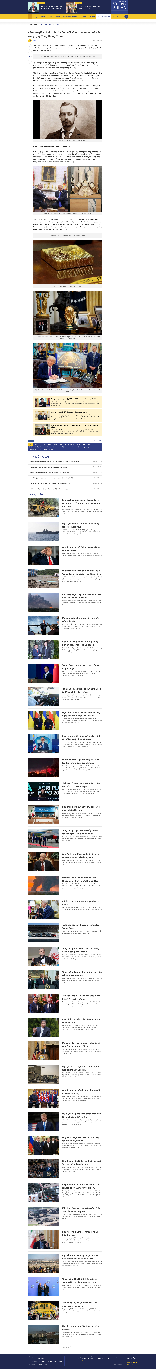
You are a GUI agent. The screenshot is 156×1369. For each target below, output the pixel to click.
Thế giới (58, 24)
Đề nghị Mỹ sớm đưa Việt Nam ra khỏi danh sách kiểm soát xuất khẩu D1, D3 (54, 478)
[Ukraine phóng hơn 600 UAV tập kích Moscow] (43, 1334)
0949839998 (130, 1364)
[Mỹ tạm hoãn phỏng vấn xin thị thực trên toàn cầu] (43, 625)
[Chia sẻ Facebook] (30, 51)
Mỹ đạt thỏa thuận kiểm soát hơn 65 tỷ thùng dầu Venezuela (49, 489)
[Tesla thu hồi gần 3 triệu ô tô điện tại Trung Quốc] (43, 932)
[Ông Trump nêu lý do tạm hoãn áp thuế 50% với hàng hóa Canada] (43, 1168)
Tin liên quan (40, 456)
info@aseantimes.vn (132, 1362)
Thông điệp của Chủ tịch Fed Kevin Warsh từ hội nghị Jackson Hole (51, 483)
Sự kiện (78, 3)
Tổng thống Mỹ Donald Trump (52, 444)
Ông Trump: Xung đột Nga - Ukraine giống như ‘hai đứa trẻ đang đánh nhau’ (75, 426)
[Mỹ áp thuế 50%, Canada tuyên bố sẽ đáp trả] (43, 909)
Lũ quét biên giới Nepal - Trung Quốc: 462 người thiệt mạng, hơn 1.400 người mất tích (81, 503)
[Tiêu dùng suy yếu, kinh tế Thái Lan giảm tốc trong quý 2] (43, 1310)
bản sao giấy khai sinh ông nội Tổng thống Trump (44, 447)
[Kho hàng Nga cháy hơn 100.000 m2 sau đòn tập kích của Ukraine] (43, 602)
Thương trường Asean (71, 16)
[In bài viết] (30, 62)
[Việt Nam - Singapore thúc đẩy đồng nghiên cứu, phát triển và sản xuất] (43, 649)
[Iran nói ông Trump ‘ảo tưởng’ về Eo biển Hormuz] (43, 1239)
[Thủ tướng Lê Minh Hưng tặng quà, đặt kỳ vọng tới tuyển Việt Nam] (71, 7)
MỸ (30, 40)
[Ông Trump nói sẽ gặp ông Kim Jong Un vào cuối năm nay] (43, 1098)
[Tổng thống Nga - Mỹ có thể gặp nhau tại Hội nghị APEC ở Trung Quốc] (43, 838)
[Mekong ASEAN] (119, 7)
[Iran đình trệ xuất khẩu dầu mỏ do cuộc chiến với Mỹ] (43, 1027)
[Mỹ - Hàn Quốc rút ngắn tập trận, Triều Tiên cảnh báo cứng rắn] (43, 1216)
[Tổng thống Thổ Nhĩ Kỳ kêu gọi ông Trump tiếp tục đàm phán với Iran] (43, 1286)
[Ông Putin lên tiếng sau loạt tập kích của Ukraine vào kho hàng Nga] (43, 861)
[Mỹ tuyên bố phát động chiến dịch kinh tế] (43, 1121)
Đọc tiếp (36, 494)
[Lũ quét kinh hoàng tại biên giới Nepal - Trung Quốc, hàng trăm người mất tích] (43, 578)
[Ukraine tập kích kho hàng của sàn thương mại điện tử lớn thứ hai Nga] (43, 885)
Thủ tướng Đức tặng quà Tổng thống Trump (75, 447)
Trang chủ (33, 24)
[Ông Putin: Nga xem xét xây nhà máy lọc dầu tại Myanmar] (43, 1145)
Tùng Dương (98, 441)
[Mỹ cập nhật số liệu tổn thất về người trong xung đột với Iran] (43, 1074)
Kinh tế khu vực (104, 16)
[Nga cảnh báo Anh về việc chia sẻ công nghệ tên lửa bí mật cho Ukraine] (43, 720)
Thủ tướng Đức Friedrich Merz (37, 449)
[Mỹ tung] (43, 1050)
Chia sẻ (31, 441)
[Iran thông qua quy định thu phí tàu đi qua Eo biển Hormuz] (43, 814)
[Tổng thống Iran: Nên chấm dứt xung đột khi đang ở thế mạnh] (43, 956)
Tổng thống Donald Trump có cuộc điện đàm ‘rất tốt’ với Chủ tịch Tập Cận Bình (54, 461)
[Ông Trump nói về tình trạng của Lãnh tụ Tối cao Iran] (43, 555)
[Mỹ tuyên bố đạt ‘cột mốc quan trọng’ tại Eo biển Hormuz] (43, 531)
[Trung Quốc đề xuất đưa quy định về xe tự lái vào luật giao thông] (43, 696)
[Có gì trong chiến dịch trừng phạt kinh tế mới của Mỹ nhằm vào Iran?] (43, 743)
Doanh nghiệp (55, 16)
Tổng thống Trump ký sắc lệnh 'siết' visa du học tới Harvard (48, 467)
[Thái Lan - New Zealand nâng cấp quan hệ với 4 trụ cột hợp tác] (43, 1003)
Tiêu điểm (41, 3)
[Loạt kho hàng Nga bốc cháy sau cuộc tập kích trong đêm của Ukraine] (43, 767)
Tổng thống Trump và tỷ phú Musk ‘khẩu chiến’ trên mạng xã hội (73, 399)
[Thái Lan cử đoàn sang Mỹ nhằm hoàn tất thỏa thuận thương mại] (43, 791)
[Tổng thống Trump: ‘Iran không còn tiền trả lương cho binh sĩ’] (43, 979)
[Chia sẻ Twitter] (30, 56)
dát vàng (51, 449)
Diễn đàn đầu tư (89, 16)
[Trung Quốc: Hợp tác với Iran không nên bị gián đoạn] (43, 673)
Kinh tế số (116, 16)
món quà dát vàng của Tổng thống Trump (77, 444)
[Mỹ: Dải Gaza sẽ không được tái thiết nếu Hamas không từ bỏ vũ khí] (43, 1263)
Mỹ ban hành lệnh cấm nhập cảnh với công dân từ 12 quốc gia (49, 472)
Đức (34, 40)
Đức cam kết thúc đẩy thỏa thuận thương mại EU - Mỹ (69, 412)
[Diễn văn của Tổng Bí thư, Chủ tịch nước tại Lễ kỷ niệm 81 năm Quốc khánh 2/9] (33, 7)
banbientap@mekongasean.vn (84, 1361)
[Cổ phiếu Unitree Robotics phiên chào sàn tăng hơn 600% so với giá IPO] (43, 1192)
